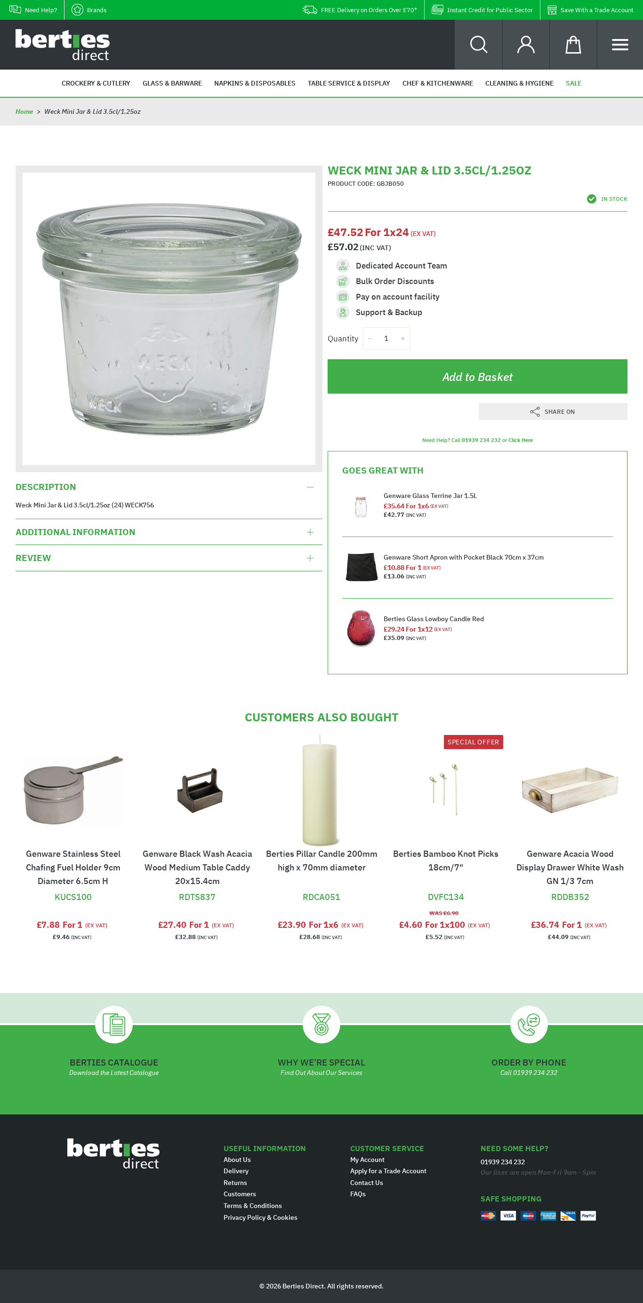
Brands (96, 10)
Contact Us (366, 1182)
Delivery (236, 1171)
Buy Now (73, 885)
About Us (237, 1159)
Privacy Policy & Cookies (260, 1217)
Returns (235, 1182)
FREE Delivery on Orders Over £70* (369, 10)
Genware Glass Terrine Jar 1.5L (430, 495)
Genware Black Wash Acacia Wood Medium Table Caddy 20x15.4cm (197, 867)
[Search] (479, 44)
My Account (367, 1159)
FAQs (358, 1194)
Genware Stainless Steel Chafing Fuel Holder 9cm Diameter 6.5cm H (73, 867)
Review (33, 558)
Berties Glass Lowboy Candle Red (434, 619)
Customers (240, 1194)
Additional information (76, 531)
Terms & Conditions (253, 1205)
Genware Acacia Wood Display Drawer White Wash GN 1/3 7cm (570, 867)
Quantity (343, 338)
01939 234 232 (481, 440)
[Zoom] (169, 319)
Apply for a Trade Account (388, 1171)
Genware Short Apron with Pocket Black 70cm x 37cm (464, 557)
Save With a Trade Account (597, 10)
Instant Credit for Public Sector (490, 10)
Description (46, 487)
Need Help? (41, 10)
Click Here (520, 440)
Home (24, 111)
